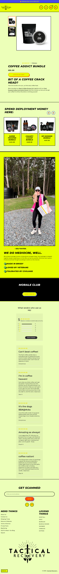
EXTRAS (41, 530)
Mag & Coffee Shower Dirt (26, 88)
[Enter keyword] (41, 7)
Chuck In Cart (18, 75)
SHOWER (42, 526)
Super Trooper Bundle (12, 138)
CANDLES (42, 528)
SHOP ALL (42, 517)
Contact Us (4, 516)
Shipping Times (5, 519)
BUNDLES (42, 521)
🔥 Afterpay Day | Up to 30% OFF (29, 1)
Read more (37, 391)
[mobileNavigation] (56, 7)
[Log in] (46, 7)
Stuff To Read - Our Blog (8, 530)
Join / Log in (29, 294)
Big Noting (4, 528)
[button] (19, 33)
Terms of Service (5, 523)
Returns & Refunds (6, 521)
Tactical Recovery (52, 570)
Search (3, 532)
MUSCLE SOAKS (44, 524)
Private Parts (4, 526)
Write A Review (31, 337)
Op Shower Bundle (47, 137)
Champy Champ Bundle (29, 138)
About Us (3, 514)
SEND (29, 499)
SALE (40, 519)
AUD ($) (4, 570)
